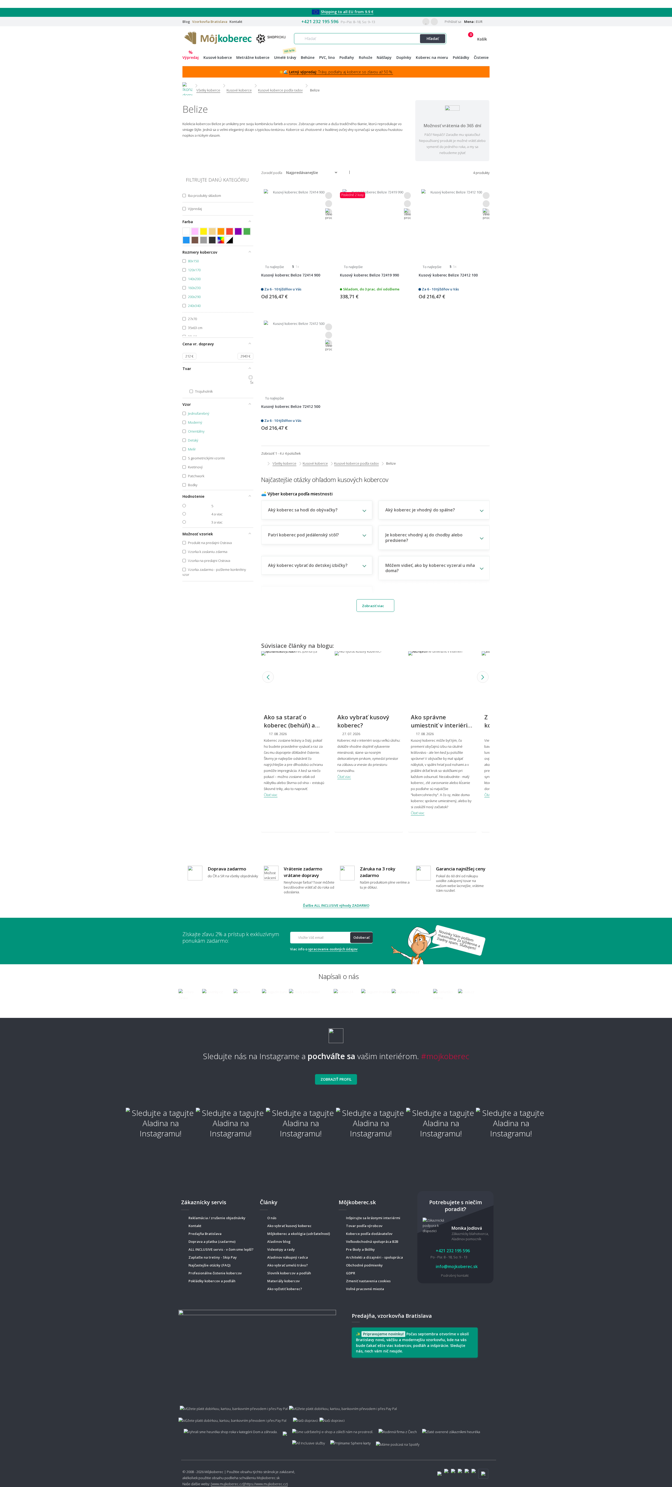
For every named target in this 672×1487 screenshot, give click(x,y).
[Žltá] (203, 231)
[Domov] (187, 85)
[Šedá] (203, 240)
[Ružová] (195, 231)
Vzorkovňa (209, 21)
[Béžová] (212, 231)
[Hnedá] (195, 240)
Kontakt (235, 21)
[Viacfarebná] (221, 240)
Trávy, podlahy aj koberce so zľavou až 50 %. (341, 71)
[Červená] (229, 231)
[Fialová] (238, 231)
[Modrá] (186, 240)
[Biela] (186, 231)
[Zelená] (247, 231)
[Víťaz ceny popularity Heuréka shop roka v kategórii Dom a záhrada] (236, 37)
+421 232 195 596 (320, 21)
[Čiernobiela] (229, 240)
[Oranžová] (221, 231)
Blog (186, 21)
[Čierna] (212, 240)
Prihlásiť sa (452, 21)
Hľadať (433, 38)
